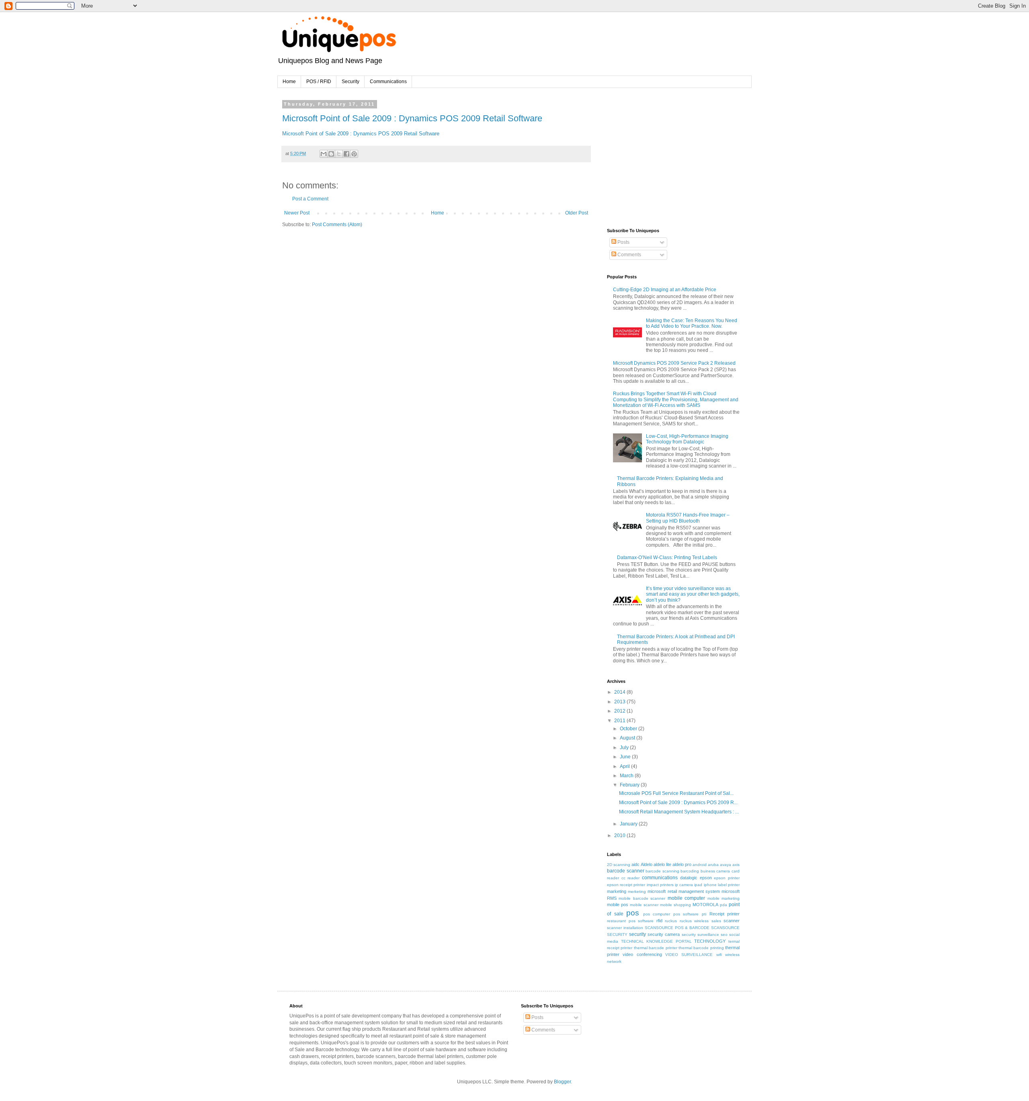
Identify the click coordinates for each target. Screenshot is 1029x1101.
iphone (710, 884)
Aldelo (646, 864)
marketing (616, 891)
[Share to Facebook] (346, 154)
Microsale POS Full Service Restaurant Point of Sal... (676, 793)
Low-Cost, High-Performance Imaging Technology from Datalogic (687, 439)
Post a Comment (310, 199)
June (626, 757)
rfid (659, 920)
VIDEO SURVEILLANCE (689, 954)
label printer (729, 884)
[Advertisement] (667, 152)
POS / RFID (318, 81)
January (629, 824)
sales (716, 921)
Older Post (576, 213)
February (630, 785)
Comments (628, 254)
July (625, 747)
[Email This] (324, 154)
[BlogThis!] (331, 154)
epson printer (727, 878)
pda (723, 905)
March (627, 775)
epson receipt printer (626, 884)
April (625, 766)
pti (704, 914)
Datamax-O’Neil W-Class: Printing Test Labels (667, 557)
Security (350, 81)
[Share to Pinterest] (354, 154)
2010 (620, 835)
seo (724, 934)
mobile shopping (675, 905)
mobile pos (617, 904)
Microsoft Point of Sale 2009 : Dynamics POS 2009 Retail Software (412, 118)
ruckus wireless (694, 921)
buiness (708, 871)
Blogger (562, 1082)
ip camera (684, 884)
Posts (622, 242)
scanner (732, 920)
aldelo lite (662, 864)
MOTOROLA (705, 904)
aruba (713, 864)
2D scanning (618, 864)
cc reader (630, 878)
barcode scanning (662, 871)
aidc (635, 864)
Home (289, 81)
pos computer (656, 914)
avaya (725, 864)
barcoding (690, 871)
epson (706, 877)
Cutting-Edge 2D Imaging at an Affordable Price (664, 289)
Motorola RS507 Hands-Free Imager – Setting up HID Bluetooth (688, 517)
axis (736, 864)
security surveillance (700, 934)
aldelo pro (681, 864)
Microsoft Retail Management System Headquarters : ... (679, 812)
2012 (620, 711)
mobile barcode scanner (642, 898)
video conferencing (642, 954)
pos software (686, 914)
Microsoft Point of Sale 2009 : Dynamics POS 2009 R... (678, 802)
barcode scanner (625, 871)
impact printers (660, 884)
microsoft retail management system (684, 891)
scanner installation (625, 927)
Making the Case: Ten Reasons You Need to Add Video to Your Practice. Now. (691, 323)
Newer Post (297, 213)
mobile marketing (723, 898)
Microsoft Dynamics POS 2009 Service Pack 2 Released (674, 363)
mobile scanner (644, 905)
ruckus (671, 921)
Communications (388, 81)
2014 (620, 692)
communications (660, 877)
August (628, 738)
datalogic (688, 877)
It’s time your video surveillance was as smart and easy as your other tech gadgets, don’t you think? (693, 594)
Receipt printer (724, 913)
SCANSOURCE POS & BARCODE (677, 927)
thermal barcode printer (655, 948)
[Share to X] (339, 154)
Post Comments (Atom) (337, 224)
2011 (620, 720)
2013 (620, 702)
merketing (637, 891)
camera (723, 871)
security (637, 934)
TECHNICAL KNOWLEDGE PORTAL (656, 941)
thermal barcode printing (701, 948)
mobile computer (686, 898)
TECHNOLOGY (710, 941)
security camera (664, 934)
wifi (719, 954)
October (629, 728)
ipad (698, 884)
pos (632, 913)
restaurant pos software (630, 921)
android (700, 864)
